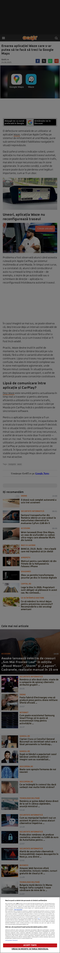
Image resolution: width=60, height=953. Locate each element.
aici (39, 918)
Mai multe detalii (18, 909)
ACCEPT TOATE (30, 945)
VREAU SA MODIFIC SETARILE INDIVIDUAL (30, 949)
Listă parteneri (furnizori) (11, 940)
